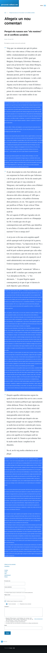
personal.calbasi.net (9, 5)
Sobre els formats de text (38, 618)
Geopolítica (6, 566)
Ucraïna (6, 570)
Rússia (6, 576)
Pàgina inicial (7, 594)
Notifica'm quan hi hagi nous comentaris (14, 601)
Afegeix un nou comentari (10, 564)
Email (5, 625)
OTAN (5, 571)
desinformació (7, 575)
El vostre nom (7, 580)
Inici (5, 12)
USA (5, 573)
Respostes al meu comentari (25, 603)
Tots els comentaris (12, 603)
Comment (6, 606)
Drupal (10, 647)
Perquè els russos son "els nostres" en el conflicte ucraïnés (22, 12)
